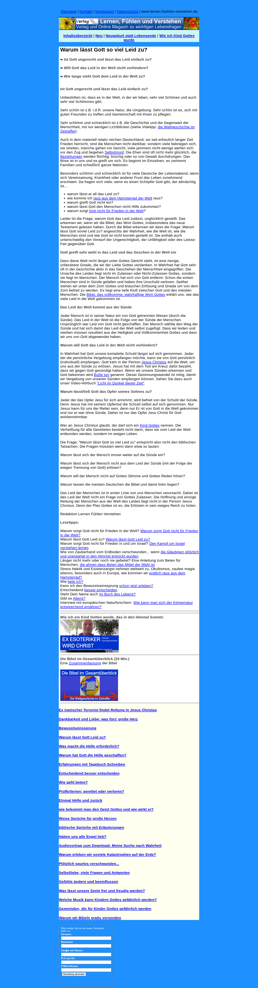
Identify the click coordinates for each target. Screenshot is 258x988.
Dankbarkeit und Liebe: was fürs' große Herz (98, 719)
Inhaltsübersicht (77, 36)
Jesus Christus (153, 362)
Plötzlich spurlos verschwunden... (89, 864)
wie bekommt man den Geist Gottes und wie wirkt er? (106, 809)
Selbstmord (114, 152)
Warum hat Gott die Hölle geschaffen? (92, 755)
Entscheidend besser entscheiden (89, 773)
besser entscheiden (100, 590)
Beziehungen (71, 156)
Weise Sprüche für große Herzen (88, 818)
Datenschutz (127, 11)
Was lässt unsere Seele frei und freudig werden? (102, 891)
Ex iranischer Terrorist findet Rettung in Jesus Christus (108, 710)
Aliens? (79, 598)
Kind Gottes (150, 425)
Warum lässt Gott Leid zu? (128, 539)
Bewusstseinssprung (77, 728)
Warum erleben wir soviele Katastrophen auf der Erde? (107, 854)
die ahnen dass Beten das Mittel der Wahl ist (117, 564)
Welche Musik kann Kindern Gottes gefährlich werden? (108, 900)
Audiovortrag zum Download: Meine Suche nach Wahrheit (110, 845)
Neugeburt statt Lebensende (131, 36)
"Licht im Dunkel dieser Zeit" (120, 383)
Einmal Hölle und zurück (80, 800)
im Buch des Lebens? (117, 594)
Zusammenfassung (85, 663)
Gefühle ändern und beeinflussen (88, 882)
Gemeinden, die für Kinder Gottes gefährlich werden (105, 909)
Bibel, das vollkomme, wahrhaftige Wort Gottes (126, 294)
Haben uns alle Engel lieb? (82, 836)
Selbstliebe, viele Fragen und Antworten (94, 873)
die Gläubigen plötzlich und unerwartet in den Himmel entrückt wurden (129, 554)
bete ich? (75, 581)
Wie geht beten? (73, 782)
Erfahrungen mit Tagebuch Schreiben (92, 764)
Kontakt (86, 11)
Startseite (69, 11)
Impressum (104, 11)
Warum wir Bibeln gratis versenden (90, 918)
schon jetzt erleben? (136, 586)
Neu (98, 36)
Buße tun (101, 375)
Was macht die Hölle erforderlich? (89, 746)
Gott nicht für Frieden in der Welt (116, 211)
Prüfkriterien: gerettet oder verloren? (91, 791)
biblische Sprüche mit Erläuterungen (91, 827)
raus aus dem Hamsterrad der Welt (122, 198)
